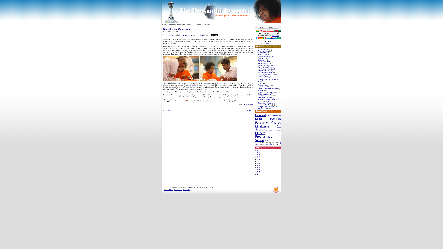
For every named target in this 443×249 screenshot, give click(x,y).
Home (164, 25)
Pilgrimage (262, 126)
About (189, 25)
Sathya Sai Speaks (264, 97)
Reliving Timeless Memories (267, 88)
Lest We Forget (263, 76)
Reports (260, 90)
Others (260, 83)
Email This (205, 35)
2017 (258, 161)
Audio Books (262, 53)
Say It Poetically (263, 101)
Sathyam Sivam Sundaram (267, 99)
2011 (258, 174)
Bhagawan (172, 25)
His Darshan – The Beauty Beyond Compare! (267, 70)
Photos (276, 122)
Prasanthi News (248, 104)
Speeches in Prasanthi (265, 103)
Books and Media (203, 25)
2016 (258, 163)
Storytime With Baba (265, 105)
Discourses (261, 60)
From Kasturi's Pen (264, 67)
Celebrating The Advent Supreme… (266, 57)
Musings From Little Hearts (267, 80)
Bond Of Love (262, 54)
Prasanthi (181, 25)
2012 (258, 172)
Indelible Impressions (265, 72)
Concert (260, 115)
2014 (258, 167)
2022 (258, 150)
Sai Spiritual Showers (265, 96)
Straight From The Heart (266, 106)
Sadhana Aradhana (264, 94)
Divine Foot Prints (264, 62)
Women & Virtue (263, 108)
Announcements (263, 51)
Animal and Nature (264, 49)
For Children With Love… (266, 65)
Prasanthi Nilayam (267, 43)
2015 (258, 165)
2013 (258, 169)
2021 (258, 153)
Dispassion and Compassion (176, 29)
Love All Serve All (264, 78)
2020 (258, 155)
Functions (261, 122)
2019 (258, 157)
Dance (258, 118)
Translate (275, 35)
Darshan (168, 110)
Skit (279, 126)
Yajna (266, 140)
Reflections (261, 87)
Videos (259, 140)
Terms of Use (178, 190)
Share (171, 35)
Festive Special (263, 63)
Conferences (274, 115)
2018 (258, 159)
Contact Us (186, 190)
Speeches (261, 129)
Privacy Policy (168, 190)
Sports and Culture (275, 130)
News (260, 81)
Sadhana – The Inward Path (267, 92)
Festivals (275, 118)
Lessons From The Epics (266, 74)
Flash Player (269, 144)
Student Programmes (263, 134)
